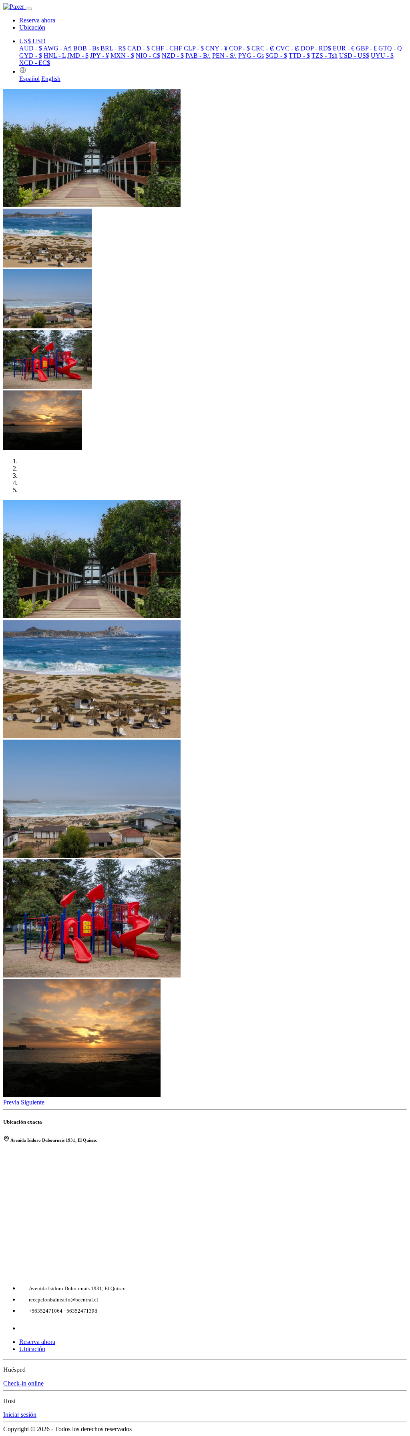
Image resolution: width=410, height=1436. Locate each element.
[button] (22, 71)
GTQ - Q (390, 48)
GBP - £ (366, 48)
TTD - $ (299, 55)
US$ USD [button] (32, 41)
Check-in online (23, 1383)
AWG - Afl (57, 48)
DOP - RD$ (316, 48)
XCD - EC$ (34, 62)
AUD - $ (30, 48)
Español (29, 78)
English (50, 78)
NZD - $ (173, 55)
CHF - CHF (166, 48)
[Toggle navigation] (29, 9)
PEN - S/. (224, 55)
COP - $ (239, 48)
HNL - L (55, 55)
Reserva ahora (37, 20)
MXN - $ (122, 55)
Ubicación (32, 27)
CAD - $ (138, 48)
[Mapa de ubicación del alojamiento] (205, 1212)
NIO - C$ (148, 55)
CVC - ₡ (287, 48)
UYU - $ (382, 55)
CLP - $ (194, 48)
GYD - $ (30, 55)
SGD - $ (276, 55)
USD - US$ (354, 55)
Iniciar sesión (19, 1414)
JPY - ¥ (99, 55)
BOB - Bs (86, 48)
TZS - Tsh (325, 55)
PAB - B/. (198, 55)
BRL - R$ (113, 48)
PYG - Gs (251, 55)
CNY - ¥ (216, 48)
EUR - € (343, 48)
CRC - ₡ (262, 48)
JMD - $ (77, 55)
